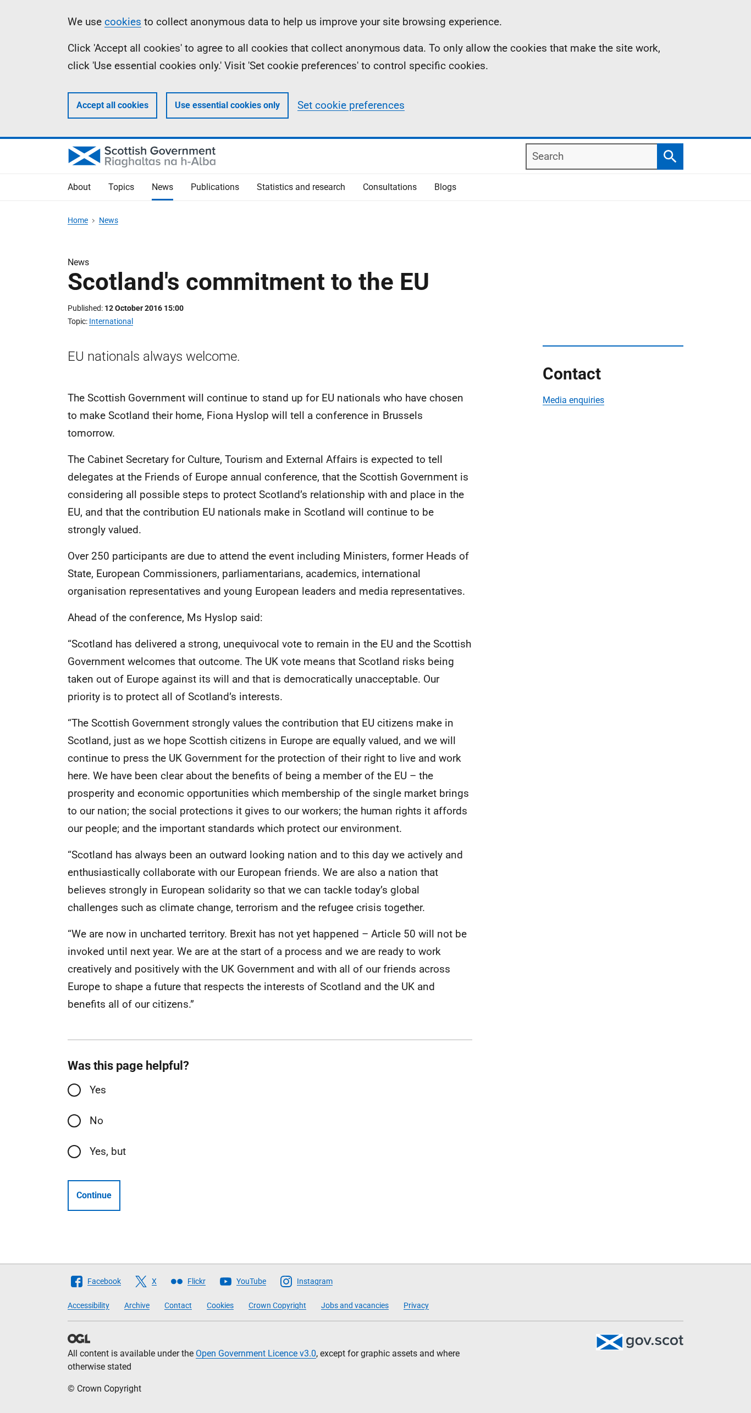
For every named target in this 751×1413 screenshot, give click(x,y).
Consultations (390, 187)
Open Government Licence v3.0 (256, 1353)
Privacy (416, 1305)
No (96, 1120)
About (79, 187)
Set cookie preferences (351, 105)
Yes (98, 1090)
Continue (94, 1195)
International (111, 321)
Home (78, 220)
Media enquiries (573, 400)
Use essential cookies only (227, 105)
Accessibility (88, 1305)
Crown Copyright (277, 1305)
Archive (137, 1305)
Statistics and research (301, 187)
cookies (122, 21)
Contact (178, 1305)
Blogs (445, 187)
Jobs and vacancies (355, 1305)
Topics (121, 187)
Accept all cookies (112, 105)
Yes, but (108, 1151)
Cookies (220, 1305)
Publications (215, 187)
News (162, 187)
